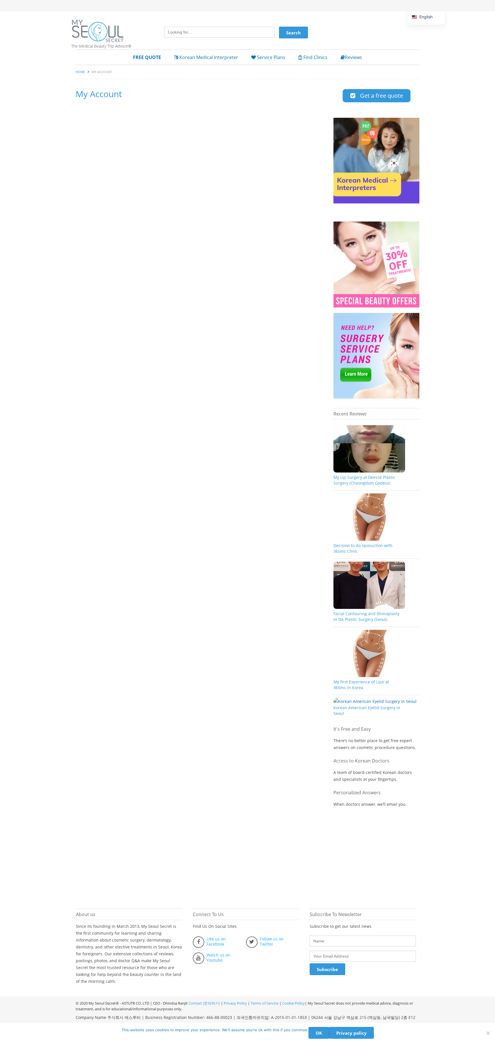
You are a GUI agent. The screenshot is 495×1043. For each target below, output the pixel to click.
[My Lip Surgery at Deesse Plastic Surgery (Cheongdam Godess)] (369, 471)
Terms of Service (264, 1003)
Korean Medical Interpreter (208, 57)
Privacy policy (351, 1033)
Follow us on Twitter (272, 941)
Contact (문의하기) (204, 1003)
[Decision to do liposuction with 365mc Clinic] (369, 539)
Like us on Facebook (216, 941)
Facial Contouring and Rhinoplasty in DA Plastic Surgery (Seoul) (366, 616)
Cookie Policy (293, 1003)
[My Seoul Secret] (104, 27)
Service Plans (270, 57)
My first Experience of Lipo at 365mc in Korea (361, 684)
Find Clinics (314, 57)
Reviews (353, 57)
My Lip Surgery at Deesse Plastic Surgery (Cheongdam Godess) (364, 480)
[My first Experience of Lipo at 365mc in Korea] (369, 675)
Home (80, 72)
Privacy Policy (235, 1003)
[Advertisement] (376, 855)
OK (319, 1033)
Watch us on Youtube (218, 957)
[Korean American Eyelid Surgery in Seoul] (375, 701)
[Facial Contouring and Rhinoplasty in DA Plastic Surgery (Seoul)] (369, 607)
